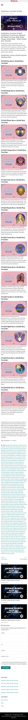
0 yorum (11, 13)
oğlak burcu (17, 541)
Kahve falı (3, 429)
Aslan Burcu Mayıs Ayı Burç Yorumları (9, 689)
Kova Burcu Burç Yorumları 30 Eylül (12, 540)
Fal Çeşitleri (13, 440)
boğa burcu (6, 457)
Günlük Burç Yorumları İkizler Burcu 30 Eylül (14, 484)
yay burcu (6, 548)
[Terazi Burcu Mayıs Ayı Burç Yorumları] (14, 591)
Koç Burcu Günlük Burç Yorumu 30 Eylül (14, 538)
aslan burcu (6, 448)
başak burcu (14, 453)
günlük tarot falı (9, 533)
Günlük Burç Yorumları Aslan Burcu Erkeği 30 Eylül (15, 467)
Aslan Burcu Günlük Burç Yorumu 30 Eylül (10, 450)
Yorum (3, 632)
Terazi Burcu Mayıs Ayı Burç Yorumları (10, 600)
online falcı (24, 716)
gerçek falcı (8, 716)
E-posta (3, 650)
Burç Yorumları (4, 700)
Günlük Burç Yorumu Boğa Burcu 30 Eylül (13, 523)
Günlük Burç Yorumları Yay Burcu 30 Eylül (10, 507)
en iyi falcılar (14, 716)
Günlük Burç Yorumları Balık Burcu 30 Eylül (10, 470)
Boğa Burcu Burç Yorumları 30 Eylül (17, 457)
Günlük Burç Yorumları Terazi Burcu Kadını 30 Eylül (12, 506)
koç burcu (11, 536)
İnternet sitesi (5, 656)
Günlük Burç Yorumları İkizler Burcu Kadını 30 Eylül (12, 487)
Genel (2, 706)
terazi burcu (11, 545)
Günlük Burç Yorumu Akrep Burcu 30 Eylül (10, 518)
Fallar (2, 703)
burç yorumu (23, 458)
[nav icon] (2, 5)
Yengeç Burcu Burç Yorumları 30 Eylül (9, 551)
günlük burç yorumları (6, 460)
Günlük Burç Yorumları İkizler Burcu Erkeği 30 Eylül (12, 485)
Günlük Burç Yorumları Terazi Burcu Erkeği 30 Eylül (15, 504)
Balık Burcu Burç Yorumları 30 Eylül (9, 452)
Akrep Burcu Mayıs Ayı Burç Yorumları (10, 580)
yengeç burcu (21, 550)
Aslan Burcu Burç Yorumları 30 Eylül (18, 448)
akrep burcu (15, 445)
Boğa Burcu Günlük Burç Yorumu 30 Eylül (10, 458)
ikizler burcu (16, 533)
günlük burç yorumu (19, 516)
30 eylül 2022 (9, 445)
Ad (2, 644)
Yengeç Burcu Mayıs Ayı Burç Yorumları (10, 692)
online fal (19, 716)
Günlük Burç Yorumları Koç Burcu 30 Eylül (10, 489)
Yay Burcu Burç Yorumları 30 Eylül (16, 548)
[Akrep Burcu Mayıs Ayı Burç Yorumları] (14, 572)
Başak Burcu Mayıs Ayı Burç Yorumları (10, 620)
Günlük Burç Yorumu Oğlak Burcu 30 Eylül (13, 528)
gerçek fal (3, 716)
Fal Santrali (13, 717)
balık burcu (23, 450)
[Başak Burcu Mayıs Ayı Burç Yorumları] (14, 611)
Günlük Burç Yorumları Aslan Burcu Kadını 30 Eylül (12, 469)
